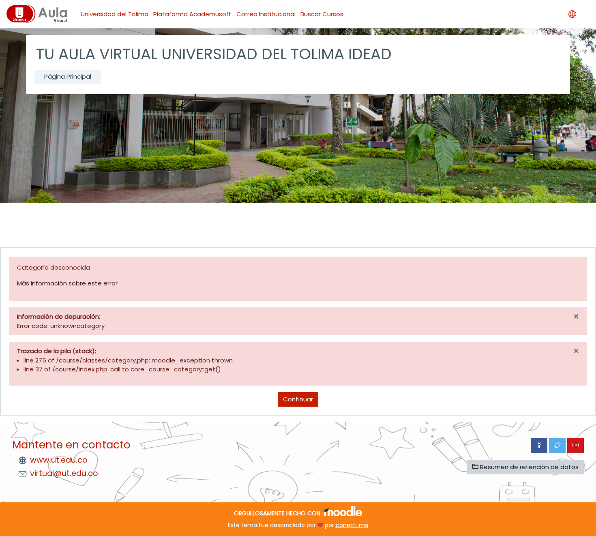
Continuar (298, 399)
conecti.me (352, 525)
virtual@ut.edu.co (64, 473)
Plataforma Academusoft (192, 14)
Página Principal (67, 76)
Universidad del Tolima (114, 14)
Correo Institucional (266, 14)
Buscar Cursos (321, 14)
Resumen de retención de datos (528, 467)
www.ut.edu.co (59, 460)
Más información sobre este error (67, 283)
